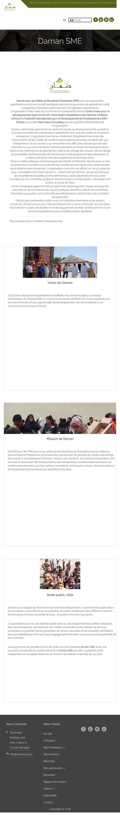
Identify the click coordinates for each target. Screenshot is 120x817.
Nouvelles (84, 3)
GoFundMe (109, 3)
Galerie (101, 3)
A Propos (37, 3)
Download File (53, 221)
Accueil (31, 3)
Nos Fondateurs (47, 3)
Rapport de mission (93, 3)
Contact (115, 3)
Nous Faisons (58, 3)
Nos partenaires (74, 3)
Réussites (65, 3)
